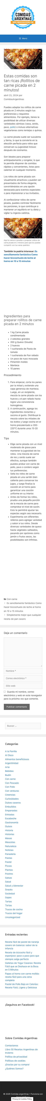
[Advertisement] (23, 289)
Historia (9, 830)
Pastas (8, 858)
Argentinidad (11, 763)
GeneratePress (23, 1097)
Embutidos (10, 806)
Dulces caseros (13, 802)
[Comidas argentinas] (23, 17)
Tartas (8, 901)
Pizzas (8, 866)
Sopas (8, 897)
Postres (9, 873)
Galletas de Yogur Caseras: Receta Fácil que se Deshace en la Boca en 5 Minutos (23, 966)
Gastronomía (11, 822)
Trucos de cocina (14, 909)
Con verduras (12, 791)
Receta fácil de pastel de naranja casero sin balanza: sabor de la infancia (22, 945)
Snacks (9, 889)
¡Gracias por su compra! (17, 1064)
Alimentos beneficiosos (17, 759)
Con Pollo (10, 787)
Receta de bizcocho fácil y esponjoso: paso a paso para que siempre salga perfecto (22, 955)
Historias (9, 834)
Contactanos (11, 1045)
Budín (8, 775)
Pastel (8, 862)
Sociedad (10, 893)
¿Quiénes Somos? (14, 1068)
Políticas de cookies (15, 1060)
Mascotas (10, 842)
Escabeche (10, 818)
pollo (12, 127)
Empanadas (11, 810)
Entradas (9, 814)
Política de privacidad (16, 1056)
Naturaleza (10, 846)
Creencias (10, 794)
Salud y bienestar (14, 885)
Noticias (9, 850)
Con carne (12, 599)
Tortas (8, 905)
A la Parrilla (11, 751)
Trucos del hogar (13, 913)
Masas (8, 838)
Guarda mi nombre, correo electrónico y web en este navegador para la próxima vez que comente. (23, 695)
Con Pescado (12, 783)
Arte (7, 767)
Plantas (9, 870)
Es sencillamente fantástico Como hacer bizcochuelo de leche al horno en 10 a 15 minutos (23, 607)
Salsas (8, 877)
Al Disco (9, 755)
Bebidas (9, 771)
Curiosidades (12, 798)
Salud (8, 881)
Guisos (8, 826)
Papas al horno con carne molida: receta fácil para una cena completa (22, 977)
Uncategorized (12, 917)
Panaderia (10, 854)
